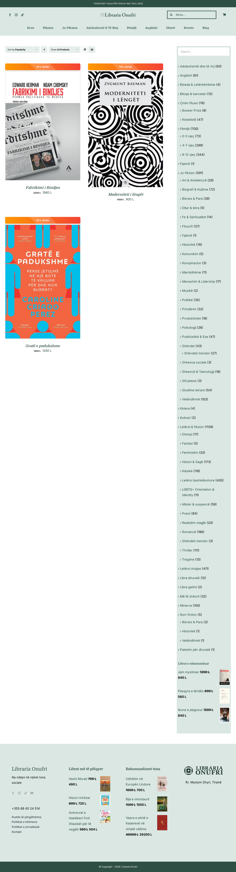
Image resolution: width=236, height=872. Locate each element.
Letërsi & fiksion (192, 427)
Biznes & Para (192, 198)
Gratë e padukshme (42, 346)
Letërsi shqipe (190, 568)
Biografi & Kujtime (195, 189)
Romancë (189, 532)
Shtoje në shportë (35, 126)
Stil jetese (189, 381)
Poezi (186, 513)
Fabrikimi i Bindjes (43, 188)
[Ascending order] (44, 49)
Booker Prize (191, 110)
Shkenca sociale (194, 362)
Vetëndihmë (191, 399)
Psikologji (189, 327)
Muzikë (187, 290)
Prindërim (189, 309)
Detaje (58, 126)
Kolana (185, 408)
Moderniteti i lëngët (125, 194)
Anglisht (186, 75)
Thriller (187, 550)
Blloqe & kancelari (193, 94)
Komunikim (190, 254)
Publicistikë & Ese (195, 336)
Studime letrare (193, 390)
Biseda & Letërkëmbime (197, 84)
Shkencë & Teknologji (198, 371)
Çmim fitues (189, 103)
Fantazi (187, 443)
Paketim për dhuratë (195, 649)
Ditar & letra (190, 208)
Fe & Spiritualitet (194, 217)
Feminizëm (190, 452)
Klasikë (187, 471)
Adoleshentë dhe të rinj (197, 66)
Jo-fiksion (187, 173)
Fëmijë (185, 129)
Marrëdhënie (191, 272)
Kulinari (185, 418)
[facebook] (10, 14)
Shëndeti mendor (197, 353)
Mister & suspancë (196, 504)
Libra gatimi (188, 587)
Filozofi (187, 226)
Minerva (186, 605)
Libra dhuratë (190, 578)
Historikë (188, 244)
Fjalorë (185, 164)
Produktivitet (191, 318)
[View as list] (91, 49)
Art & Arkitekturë (194, 180)
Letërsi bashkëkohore (198, 480)
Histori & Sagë (192, 462)
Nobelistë (189, 119)
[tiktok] (22, 14)
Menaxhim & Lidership (198, 281)
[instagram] (16, 14)
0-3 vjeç (188, 136)
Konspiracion (191, 263)
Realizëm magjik (194, 523)
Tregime (188, 559)
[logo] (118, 14)
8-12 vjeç (188, 154)
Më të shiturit (190, 596)
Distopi (187, 434)
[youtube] (31, 793)
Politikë (187, 300)
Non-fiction (188, 614)
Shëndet (188, 346)
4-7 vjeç (188, 145)
